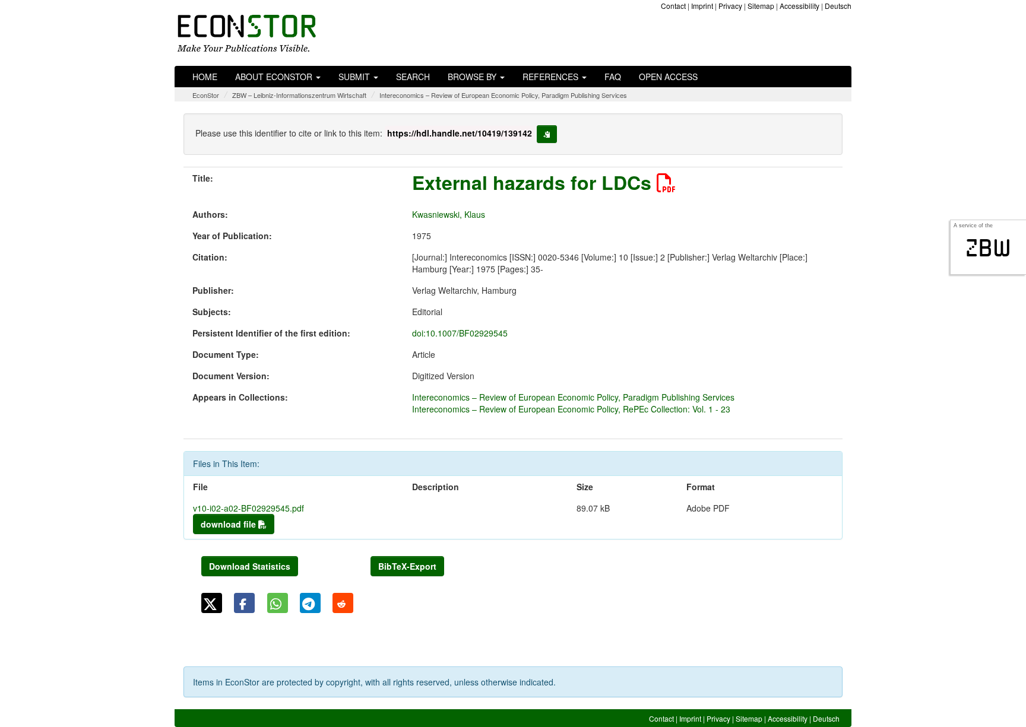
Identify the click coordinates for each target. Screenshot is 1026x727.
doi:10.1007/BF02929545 (460, 333)
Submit (355, 76)
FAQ (612, 76)
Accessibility (799, 6)
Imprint (702, 6)
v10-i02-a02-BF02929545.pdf (248, 508)
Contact (673, 6)
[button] (211, 603)
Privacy (730, 6)
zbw (988, 248)
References (551, 76)
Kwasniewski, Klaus (448, 214)
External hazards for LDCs (534, 182)
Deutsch (838, 6)
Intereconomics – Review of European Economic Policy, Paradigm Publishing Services (503, 95)
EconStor (205, 95)
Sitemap (761, 6)
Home (204, 76)
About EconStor (275, 76)
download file (229, 524)
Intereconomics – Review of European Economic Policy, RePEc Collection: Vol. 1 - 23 (571, 409)
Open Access (668, 76)
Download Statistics (249, 566)
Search (413, 76)
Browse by (473, 76)
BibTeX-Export (407, 566)
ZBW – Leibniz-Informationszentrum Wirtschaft (299, 95)
